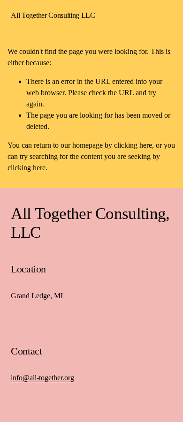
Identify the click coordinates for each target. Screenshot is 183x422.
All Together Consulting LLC (53, 15)
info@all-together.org (42, 378)
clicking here (133, 145)
